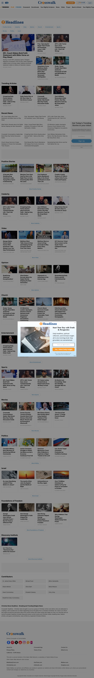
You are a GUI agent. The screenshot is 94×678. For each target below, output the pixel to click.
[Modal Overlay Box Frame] (47, 339)
